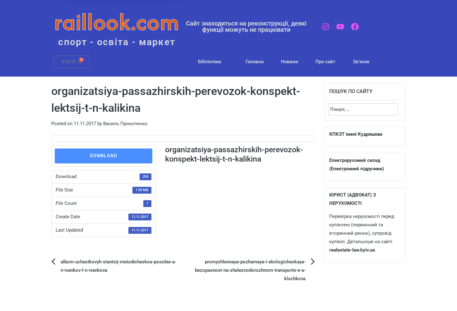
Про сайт (325, 61)
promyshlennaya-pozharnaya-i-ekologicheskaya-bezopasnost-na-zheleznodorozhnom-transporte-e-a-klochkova (250, 270)
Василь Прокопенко (125, 123)
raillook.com (116, 21)
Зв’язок (361, 61)
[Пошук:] (363, 109)
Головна (255, 61)
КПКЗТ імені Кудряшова (355, 134)
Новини (289, 61)
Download (103, 155)
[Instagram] (326, 27)
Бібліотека (209, 61)
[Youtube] (340, 27)
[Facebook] (355, 27)
